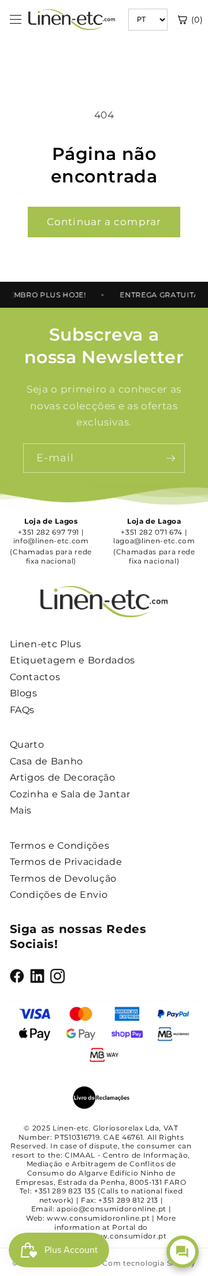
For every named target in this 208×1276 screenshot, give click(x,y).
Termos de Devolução (63, 878)
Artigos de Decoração (63, 777)
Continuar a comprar (104, 221)
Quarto (27, 744)
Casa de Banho (47, 761)
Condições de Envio (59, 894)
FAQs (22, 709)
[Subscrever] (170, 458)
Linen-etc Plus (45, 644)
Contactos (35, 676)
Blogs (24, 693)
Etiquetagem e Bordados (73, 660)
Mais (21, 810)
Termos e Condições (60, 845)
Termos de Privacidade (66, 861)
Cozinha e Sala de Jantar (70, 794)
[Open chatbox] (182, 1252)
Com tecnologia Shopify (149, 1263)
